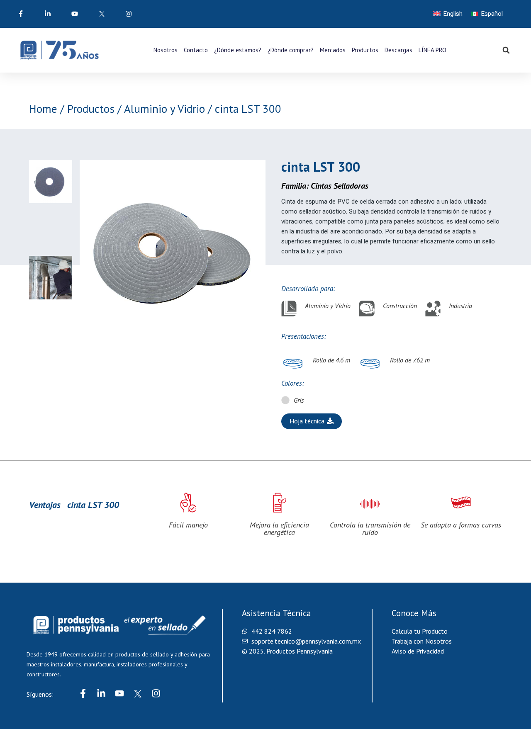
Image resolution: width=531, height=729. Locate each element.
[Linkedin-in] (101, 693)
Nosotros (165, 50)
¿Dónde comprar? (291, 50)
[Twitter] (138, 693)
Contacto (196, 50)
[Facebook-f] (83, 693)
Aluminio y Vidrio (164, 109)
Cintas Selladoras (339, 185)
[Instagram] (156, 693)
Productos (365, 50)
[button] (506, 50)
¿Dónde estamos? (237, 50)
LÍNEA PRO (432, 50)
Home (43, 109)
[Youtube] (119, 693)
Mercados (333, 50)
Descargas (398, 50)
